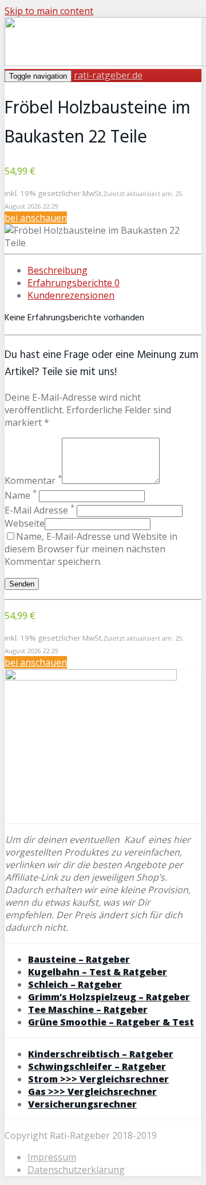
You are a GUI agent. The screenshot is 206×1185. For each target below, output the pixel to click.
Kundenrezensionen (70, 295)
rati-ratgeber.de (108, 75)
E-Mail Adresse (39, 510)
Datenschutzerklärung (76, 1169)
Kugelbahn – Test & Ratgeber (97, 972)
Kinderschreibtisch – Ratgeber (100, 1054)
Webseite (25, 523)
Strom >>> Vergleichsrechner (98, 1079)
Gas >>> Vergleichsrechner (92, 1091)
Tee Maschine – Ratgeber (88, 1009)
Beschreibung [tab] (57, 270)
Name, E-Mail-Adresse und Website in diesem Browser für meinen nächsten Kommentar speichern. (91, 549)
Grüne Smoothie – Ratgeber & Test (111, 1022)
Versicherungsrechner (82, 1104)
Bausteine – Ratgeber (79, 959)
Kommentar (33, 480)
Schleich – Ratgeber (75, 984)
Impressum (51, 1157)
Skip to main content (49, 11)
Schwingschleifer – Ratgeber (97, 1066)
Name (21, 495)
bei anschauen (36, 217)
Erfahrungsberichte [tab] (73, 282)
